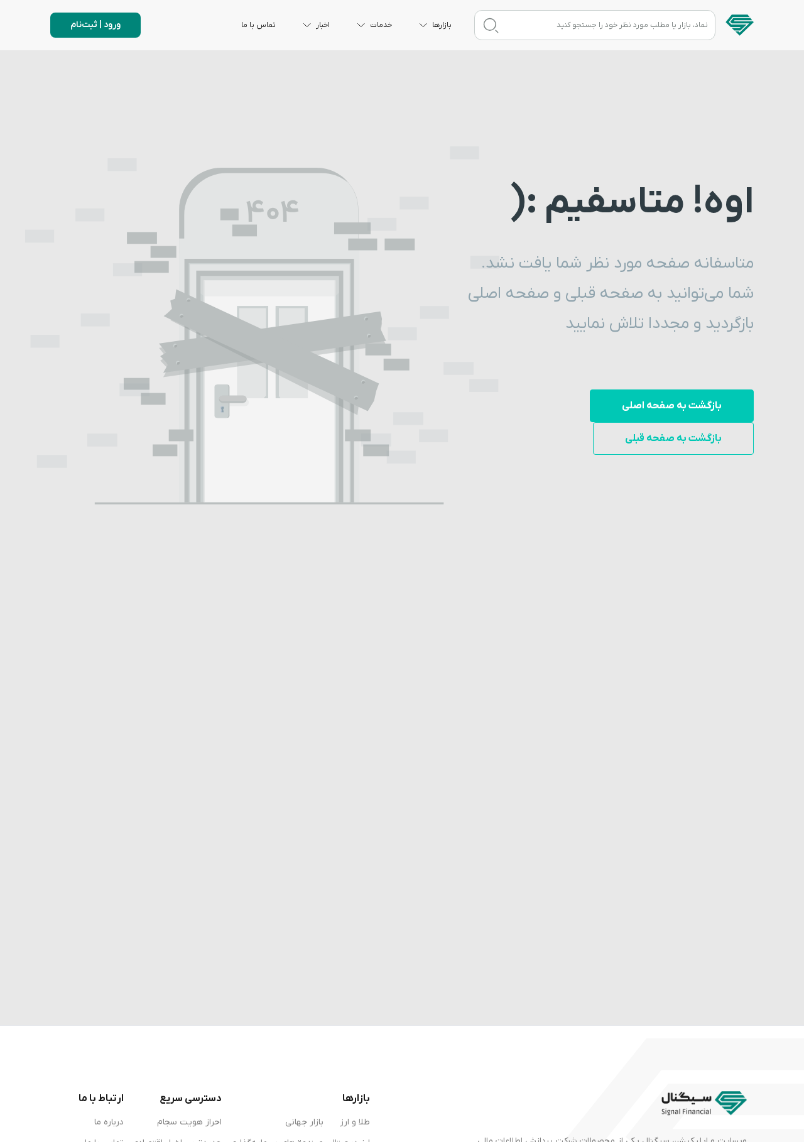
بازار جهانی (304, 1122)
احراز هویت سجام (189, 1122)
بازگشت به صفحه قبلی (673, 438)
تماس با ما (258, 25)
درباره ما (109, 1122)
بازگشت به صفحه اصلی (672, 406)
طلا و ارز (355, 1122)
